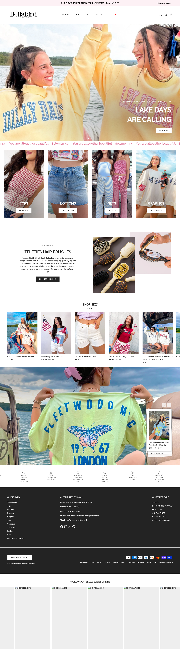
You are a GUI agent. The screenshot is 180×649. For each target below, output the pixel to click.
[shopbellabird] (23, 15)
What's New (66, 15)
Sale (116, 15)
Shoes (89, 15)
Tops (9, 506)
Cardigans (11, 524)
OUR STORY (157, 510)
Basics (9, 531)
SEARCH (155, 502)
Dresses (10, 513)
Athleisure (11, 528)
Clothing (79, 15)
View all (90, 308)
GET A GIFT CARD (159, 517)
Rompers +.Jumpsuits (15, 538)
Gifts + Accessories (103, 15)
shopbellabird (16, 563)
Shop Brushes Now (47, 279)
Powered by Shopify (28, 563)
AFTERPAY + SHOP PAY (161, 520)
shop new (90, 304)
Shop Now (163, 130)
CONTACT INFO (158, 513)
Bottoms (10, 510)
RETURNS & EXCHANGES (162, 506)
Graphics (10, 517)
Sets (9, 535)
